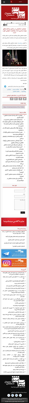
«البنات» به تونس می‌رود (19, 283)
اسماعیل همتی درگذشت (19, 303)
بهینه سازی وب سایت (13, 401)
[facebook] (20, 99)
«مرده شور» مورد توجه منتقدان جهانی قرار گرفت (15, 236)
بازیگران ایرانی (16, 89)
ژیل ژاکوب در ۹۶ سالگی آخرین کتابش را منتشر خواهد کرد (13, 277)
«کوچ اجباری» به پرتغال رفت (18, 305)
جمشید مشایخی (16, 91)
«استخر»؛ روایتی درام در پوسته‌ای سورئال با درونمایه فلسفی (13, 319)
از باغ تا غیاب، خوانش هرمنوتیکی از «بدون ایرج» (14, 363)
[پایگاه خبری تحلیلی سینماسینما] (14, 13)
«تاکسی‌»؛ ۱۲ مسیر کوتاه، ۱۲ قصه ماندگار (16, 344)
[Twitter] (24, 99)
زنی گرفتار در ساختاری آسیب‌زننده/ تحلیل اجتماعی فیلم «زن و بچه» (13, 359)
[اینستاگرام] (16, 395)
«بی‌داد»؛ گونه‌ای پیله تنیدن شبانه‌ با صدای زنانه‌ (15, 288)
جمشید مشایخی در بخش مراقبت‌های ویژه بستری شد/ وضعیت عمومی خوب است (14, 31)
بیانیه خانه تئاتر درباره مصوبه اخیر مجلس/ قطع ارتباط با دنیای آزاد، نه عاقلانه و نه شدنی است (13, 273)
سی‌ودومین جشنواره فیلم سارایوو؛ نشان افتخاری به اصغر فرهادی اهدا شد (13, 323)
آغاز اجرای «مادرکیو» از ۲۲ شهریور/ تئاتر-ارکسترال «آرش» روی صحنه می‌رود (13, 309)
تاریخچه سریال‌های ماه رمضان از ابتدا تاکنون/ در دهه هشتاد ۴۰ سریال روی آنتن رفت (13, 232)
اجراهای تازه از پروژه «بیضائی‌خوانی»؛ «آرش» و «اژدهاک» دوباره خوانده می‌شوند (13, 291)
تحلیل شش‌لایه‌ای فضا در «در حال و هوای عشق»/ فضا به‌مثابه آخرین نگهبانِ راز (13, 366)
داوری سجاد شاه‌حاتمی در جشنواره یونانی (16, 312)
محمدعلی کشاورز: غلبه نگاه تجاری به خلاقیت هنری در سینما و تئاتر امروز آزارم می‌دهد (15, 162)
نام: (24, 188)
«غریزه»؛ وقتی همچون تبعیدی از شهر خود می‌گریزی (14, 243)
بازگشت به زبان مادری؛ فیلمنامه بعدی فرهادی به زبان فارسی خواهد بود (13, 351)
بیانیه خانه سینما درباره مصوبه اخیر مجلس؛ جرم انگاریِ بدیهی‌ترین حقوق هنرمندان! (13, 334)
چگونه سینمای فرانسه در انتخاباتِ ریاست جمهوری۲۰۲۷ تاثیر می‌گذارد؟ (13, 355)
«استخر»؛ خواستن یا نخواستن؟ (19, 246)
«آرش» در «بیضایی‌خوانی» (19, 342)
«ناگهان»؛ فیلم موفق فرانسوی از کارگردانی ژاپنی (15, 281)
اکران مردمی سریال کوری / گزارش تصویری (16, 240)
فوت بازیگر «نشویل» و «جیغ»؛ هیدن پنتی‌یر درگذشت (13, 372)
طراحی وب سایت (21, 401)
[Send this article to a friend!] (6, 25)
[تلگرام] (8, 395)
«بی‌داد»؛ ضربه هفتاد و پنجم (18, 369)
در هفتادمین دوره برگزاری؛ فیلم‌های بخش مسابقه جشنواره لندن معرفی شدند (13, 347)
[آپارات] (12, 395)
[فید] (20, 395)
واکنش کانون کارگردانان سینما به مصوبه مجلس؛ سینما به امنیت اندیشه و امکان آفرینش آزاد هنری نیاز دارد (13, 327)
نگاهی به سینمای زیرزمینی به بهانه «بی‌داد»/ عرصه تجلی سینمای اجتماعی (13, 315)
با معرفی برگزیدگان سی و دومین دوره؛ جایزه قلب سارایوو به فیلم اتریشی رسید (13, 299)
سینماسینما (20, 43)
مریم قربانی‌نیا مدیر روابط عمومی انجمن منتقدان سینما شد (13, 338)
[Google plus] (16, 99)
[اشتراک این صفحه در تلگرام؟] (11, 99)
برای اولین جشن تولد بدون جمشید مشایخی (13, 145)
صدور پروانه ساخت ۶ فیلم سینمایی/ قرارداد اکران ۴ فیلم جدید (13, 295)
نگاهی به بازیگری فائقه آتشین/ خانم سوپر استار (15, 286)
